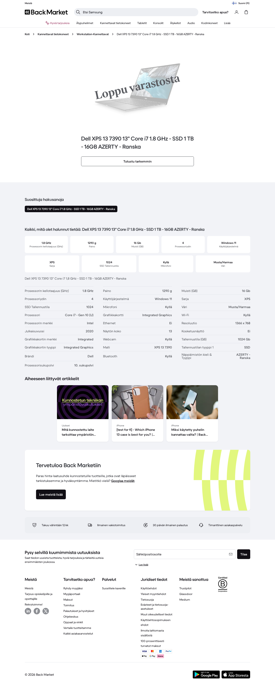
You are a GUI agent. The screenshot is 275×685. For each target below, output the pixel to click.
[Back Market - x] (45, 611)
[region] (137, 414)
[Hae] (78, 12)
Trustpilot (185, 588)
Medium (184, 599)
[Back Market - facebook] (37, 611)
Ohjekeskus (70, 616)
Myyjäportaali (71, 594)
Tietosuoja (147, 599)
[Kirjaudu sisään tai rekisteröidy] (237, 12)
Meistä (29, 588)
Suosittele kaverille (114, 588)
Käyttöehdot (149, 588)
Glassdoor (185, 594)
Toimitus (68, 605)
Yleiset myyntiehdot (153, 594)
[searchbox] (139, 12)
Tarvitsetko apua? (215, 12)
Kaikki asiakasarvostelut (78, 633)
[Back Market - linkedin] (28, 611)
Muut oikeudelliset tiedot (156, 614)
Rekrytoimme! (33, 604)
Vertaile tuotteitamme (77, 628)
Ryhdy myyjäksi (73, 588)
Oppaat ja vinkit (73, 622)
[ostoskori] (246, 12)
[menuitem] (84, 23)
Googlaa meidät (122, 481)
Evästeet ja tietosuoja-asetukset (154, 607)
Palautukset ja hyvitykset (78, 611)
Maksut (68, 599)
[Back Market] (46, 12)
